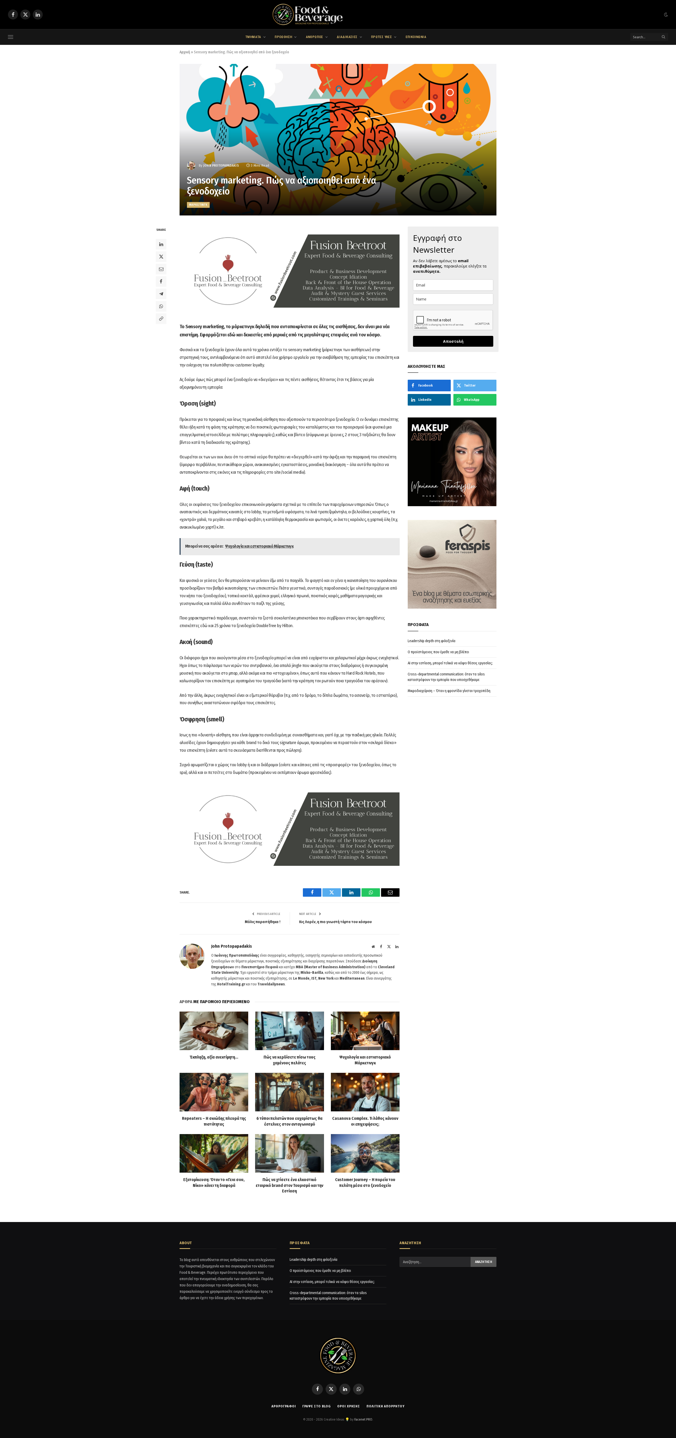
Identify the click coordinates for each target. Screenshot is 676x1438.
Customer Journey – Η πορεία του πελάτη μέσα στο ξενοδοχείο (365, 1182)
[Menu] (10, 37)
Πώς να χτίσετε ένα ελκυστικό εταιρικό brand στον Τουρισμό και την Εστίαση (289, 1185)
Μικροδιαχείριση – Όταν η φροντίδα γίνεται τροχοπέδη (449, 691)
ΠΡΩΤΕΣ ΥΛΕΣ (381, 37)
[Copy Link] (161, 318)
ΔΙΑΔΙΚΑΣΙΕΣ (347, 37)
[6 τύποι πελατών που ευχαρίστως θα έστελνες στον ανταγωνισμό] (289, 1092)
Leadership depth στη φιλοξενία (432, 641)
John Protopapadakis (220, 165)
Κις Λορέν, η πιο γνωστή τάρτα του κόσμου (335, 921)
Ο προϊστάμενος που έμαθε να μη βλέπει (438, 652)
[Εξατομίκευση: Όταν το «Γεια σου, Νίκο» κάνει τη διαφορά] (214, 1153)
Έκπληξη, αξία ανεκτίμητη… (214, 1057)
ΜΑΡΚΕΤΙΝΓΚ (198, 204)
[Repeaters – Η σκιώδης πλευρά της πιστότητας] (214, 1092)
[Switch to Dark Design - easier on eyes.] (665, 14)
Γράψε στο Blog (316, 1406)
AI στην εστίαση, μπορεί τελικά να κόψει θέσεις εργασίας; (450, 663)
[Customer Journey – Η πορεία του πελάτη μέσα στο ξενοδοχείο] (365, 1153)
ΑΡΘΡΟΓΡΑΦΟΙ (283, 1406)
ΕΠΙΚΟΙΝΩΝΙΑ (416, 37)
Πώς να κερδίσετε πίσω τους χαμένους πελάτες (290, 1060)
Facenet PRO (363, 1419)
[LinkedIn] (161, 244)
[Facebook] (161, 281)
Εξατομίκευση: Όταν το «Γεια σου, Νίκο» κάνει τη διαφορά (214, 1182)
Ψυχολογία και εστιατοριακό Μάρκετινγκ (365, 1060)
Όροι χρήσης (348, 1406)
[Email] (161, 269)
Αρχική (185, 52)
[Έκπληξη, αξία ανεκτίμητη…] (214, 1031)
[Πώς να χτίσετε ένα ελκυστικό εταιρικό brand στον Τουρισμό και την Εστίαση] (289, 1153)
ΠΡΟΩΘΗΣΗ (283, 37)
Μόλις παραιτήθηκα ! (262, 921)
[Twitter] (161, 256)
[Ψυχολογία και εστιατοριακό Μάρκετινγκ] (365, 1031)
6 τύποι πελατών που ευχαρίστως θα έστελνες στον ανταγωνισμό (289, 1121)
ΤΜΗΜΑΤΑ (253, 37)
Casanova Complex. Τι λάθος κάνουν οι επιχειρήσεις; (365, 1121)
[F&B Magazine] (338, 14)
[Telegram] (161, 293)
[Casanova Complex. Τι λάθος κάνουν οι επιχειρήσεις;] (365, 1092)
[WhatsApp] (161, 306)
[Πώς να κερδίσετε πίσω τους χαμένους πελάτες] (289, 1031)
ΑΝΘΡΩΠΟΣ (314, 37)
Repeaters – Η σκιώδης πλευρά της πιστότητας (214, 1121)
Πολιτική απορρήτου (385, 1406)
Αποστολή (453, 341)
